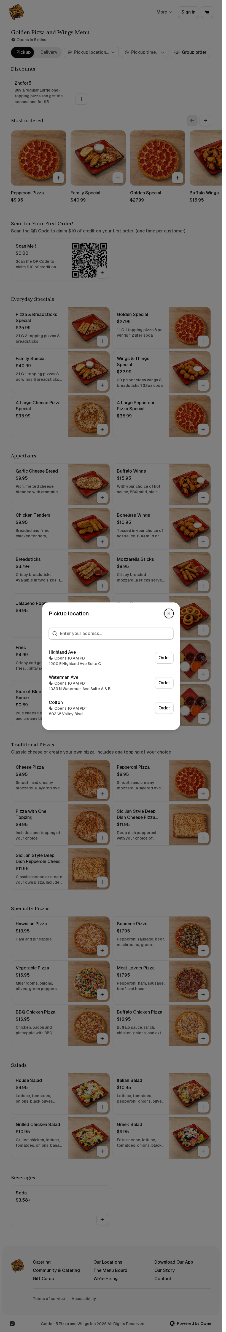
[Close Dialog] (169, 613)
